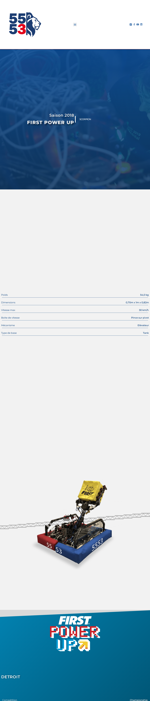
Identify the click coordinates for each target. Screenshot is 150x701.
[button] (75, 24)
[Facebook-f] (134, 24)
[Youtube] (138, 24)
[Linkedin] (141, 24)
